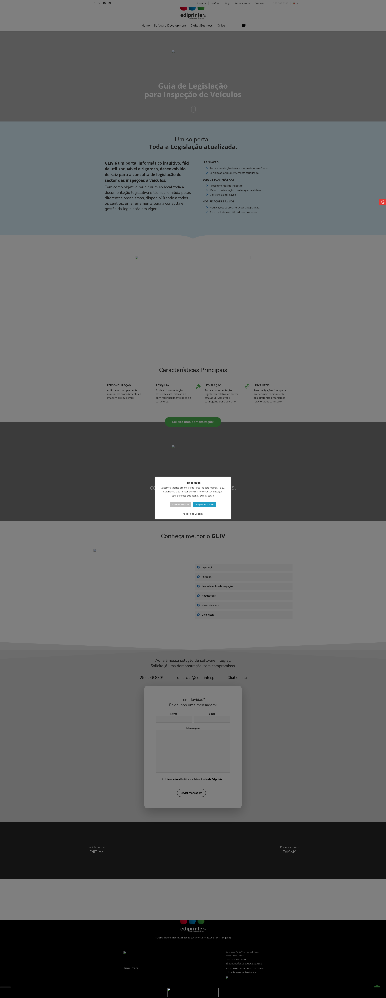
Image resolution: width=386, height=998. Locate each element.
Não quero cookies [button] (180, 504)
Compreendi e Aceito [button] (204, 504)
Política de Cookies (193, 513)
